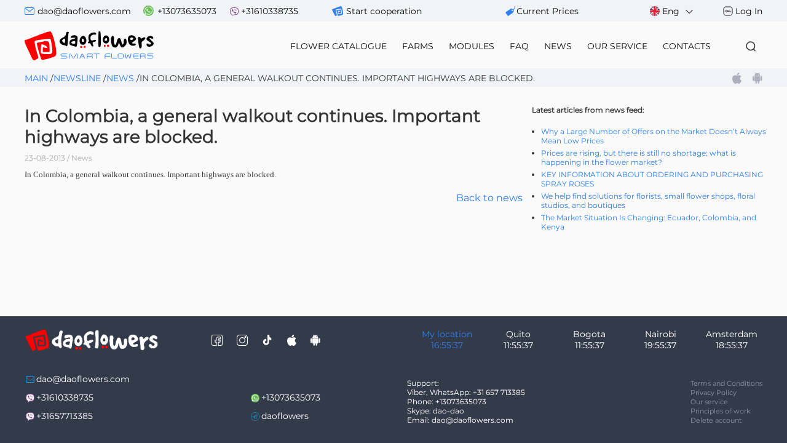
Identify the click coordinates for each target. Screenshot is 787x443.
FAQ (519, 46)
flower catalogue (338, 46)
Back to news (489, 198)
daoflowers (285, 415)
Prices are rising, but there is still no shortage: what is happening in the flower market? (638, 157)
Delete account (716, 420)
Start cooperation (384, 11)
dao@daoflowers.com (84, 11)
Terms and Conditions (726, 383)
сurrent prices (547, 11)
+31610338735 (269, 11)
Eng (671, 11)
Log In (748, 11)
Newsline (77, 78)
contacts (687, 46)
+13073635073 (186, 11)
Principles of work (720, 411)
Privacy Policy (713, 392)
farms (417, 46)
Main (36, 78)
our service (617, 46)
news (558, 46)
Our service (709, 401)
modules (471, 46)
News (120, 78)
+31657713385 (64, 415)
